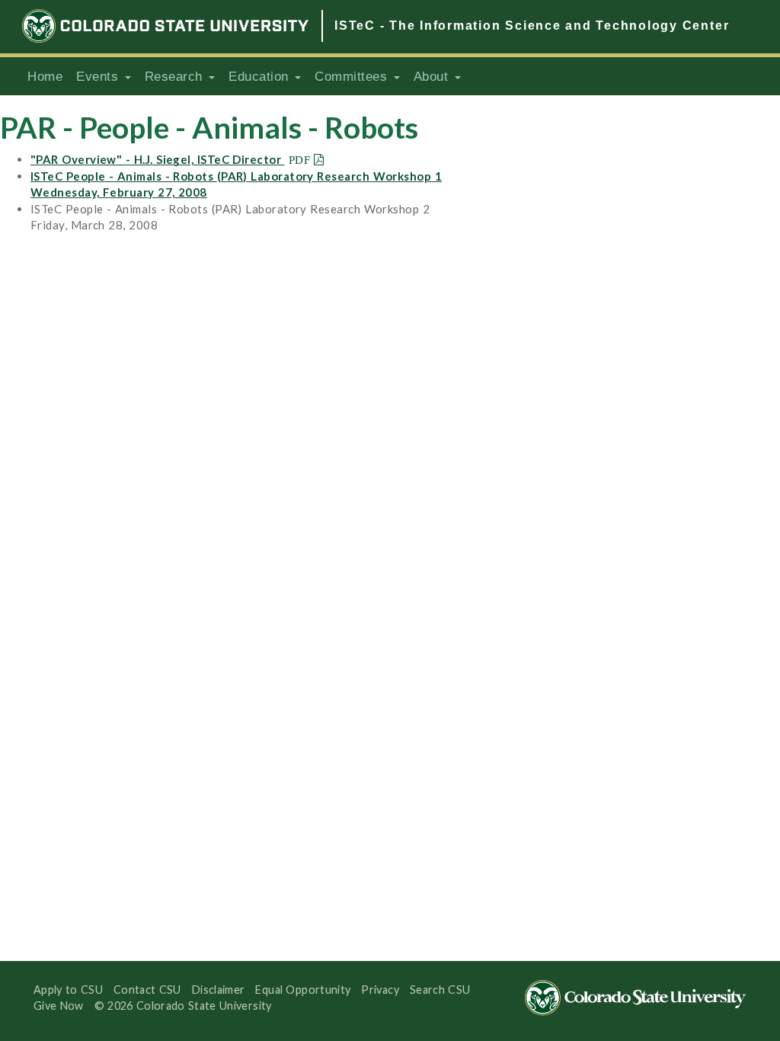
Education (261, 76)
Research (176, 76)
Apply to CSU (68, 989)
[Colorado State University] (165, 26)
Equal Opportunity (302, 989)
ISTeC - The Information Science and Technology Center (531, 25)
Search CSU (440, 989)
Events (99, 76)
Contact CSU (147, 989)
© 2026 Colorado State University (183, 1005)
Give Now (59, 1005)
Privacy (380, 989)
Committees (353, 76)
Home (44, 76)
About (433, 76)
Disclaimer (218, 989)
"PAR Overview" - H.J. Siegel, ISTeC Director (157, 159)
